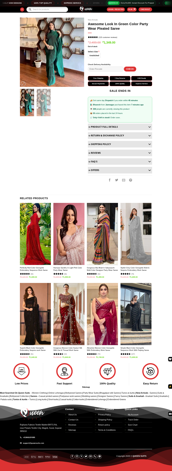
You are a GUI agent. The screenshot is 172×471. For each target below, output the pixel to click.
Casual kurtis (66, 399)
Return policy (104, 425)
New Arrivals (93, 20)
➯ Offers (94, 170)
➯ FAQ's (93, 161)
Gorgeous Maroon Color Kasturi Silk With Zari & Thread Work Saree (67, 349)
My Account (133, 415)
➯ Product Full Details (103, 126)
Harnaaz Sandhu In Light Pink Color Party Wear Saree (67, 269)
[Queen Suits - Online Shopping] (86, 9)
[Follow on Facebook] (72, 457)
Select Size (93, 51)
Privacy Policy (104, 415)
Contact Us (73, 420)
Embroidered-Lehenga (96, 399)
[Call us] (95, 457)
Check (130, 69)
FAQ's (130, 430)
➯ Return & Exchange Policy (106, 135)
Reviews (72, 425)
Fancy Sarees (121, 396)
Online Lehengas (56, 393)
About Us (72, 415)
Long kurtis (42, 399)
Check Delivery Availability (99, 64)
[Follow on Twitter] (86, 457)
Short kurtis (53, 399)
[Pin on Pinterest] (130, 180)
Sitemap (86, 387)
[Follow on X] (81, 457)
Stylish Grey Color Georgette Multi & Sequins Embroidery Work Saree (135, 269)
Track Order (133, 420)
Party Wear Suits (90, 393)
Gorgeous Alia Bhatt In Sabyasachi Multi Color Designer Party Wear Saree (102, 269)
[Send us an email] (91, 457)
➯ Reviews (95, 152)
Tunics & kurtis (128, 393)
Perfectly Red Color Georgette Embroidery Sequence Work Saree (34, 269)
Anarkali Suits (151, 396)
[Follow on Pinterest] (100, 457)
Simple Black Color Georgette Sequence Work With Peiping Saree (135, 349)
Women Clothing (39, 393)
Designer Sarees (105, 396)
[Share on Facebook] (110, 180)
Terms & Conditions (107, 430)
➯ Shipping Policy (100, 144)
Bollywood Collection (19, 396)
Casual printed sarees (48, 396)
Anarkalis (163, 396)
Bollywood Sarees (73, 393)
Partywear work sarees (70, 396)
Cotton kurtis (79, 399)
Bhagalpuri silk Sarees (110, 393)
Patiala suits (6, 399)
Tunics (32, 399)
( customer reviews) (108, 37)
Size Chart (132, 425)
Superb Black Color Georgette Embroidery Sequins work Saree (33, 349)
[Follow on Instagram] (77, 457)
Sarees (153, 393)
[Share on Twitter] (116, 180)
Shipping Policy (105, 420)
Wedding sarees (89, 396)
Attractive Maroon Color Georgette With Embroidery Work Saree (100, 349)
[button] (22, 9)
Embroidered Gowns (116, 399)
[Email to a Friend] (124, 180)
